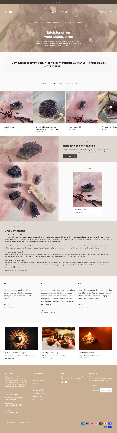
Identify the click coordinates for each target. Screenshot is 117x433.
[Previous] (68, 193)
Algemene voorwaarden (41, 377)
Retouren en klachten (40, 400)
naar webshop (70, 156)
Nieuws (35, 387)
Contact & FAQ (38, 390)
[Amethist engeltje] (82, 107)
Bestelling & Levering (40, 380)
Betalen (35, 383)
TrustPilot (24, 356)
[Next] (111, 107)
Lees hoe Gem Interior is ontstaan (17, 270)
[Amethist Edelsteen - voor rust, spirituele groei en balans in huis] (49, 107)
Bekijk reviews (10, 358)
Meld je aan (106, 390)
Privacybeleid (37, 396)
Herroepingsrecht (39, 393)
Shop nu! (70, 66)
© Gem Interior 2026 (11, 422)
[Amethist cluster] (16, 107)
